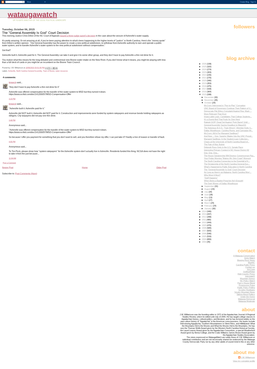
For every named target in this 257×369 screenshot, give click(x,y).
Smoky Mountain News (244, 292)
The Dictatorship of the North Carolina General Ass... (227, 164)
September (209, 186)
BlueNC (251, 262)
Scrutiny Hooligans (246, 290)
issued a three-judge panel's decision (77, 36)
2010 (204, 222)
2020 (204, 80)
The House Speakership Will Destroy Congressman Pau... (229, 156)
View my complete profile (244, 361)
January (208, 208)
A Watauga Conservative (244, 256)
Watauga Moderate (246, 301)
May (206, 197)
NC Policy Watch (247, 281)
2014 (204, 211)
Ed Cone (251, 269)
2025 (204, 66)
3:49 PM (12, 120)
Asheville (11, 71)
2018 (204, 86)
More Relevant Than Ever (215, 114)
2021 (204, 78)
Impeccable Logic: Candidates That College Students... (228, 116)
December (209, 97)
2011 (204, 219)
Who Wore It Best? (212, 175)
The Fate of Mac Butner (214, 144)
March (207, 203)
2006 (204, 233)
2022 (204, 75)
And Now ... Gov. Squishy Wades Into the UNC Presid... (228, 136)
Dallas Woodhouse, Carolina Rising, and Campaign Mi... (228, 130)
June (206, 194)
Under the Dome (247, 297)
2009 (204, 225)
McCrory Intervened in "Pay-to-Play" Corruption (224, 105)
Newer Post (7, 167)
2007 (204, 231)
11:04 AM (12, 158)
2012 (204, 217)
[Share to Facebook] (54, 68)
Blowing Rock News (246, 260)
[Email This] (46, 68)
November (209, 100)
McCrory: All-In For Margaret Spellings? (221, 133)
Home (85, 167)
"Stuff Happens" (211, 178)
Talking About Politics (246, 294)
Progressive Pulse (247, 285)
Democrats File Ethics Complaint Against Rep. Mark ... (228, 111)
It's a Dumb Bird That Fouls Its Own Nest (222, 119)
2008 (204, 228)
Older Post (161, 167)
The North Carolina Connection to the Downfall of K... (227, 161)
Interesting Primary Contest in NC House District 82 (226, 150)
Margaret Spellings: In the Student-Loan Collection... (226, 139)
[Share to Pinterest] (56, 68)
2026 (204, 64)
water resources (62, 71)
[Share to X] (51, 68)
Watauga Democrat (246, 299)
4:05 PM (12, 142)
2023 (204, 72)
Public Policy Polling (246, 287)
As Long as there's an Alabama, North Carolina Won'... (227, 172)
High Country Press (246, 274)
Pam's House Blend (246, 283)
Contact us (250, 267)
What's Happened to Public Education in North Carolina (228, 167)
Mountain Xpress (247, 278)
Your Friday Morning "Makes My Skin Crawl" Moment (227, 158)
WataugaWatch (32, 14)
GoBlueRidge (249, 272)
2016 (204, 91)
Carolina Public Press (245, 265)
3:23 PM (12, 99)
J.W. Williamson (248, 357)
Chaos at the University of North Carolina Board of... (226, 142)
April (206, 200)
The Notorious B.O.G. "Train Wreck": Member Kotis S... (228, 128)
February (208, 206)
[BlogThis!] (49, 68)
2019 (204, 83)
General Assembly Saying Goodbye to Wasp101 (225, 125)
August (207, 189)
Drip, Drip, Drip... (211, 153)
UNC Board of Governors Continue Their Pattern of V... (228, 108)
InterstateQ (250, 276)
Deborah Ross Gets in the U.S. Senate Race (223, 147)
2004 (204, 239)
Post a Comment (9, 163)
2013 (204, 214)
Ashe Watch (249, 258)
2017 (204, 89)
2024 (204, 69)
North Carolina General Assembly (29, 71)
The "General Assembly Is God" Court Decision (224, 169)
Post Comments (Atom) (26, 173)
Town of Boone (48, 71)
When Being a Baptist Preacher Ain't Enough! (223, 181)
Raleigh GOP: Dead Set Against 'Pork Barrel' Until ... (227, 122)
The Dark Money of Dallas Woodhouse (221, 183)
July (206, 192)
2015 (204, 94)
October (208, 103)
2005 (204, 236)
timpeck (12, 82)
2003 (204, 242)
